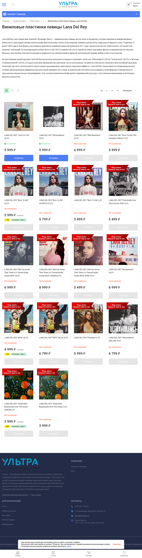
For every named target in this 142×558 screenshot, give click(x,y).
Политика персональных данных (15, 495)
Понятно (117, 544)
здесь (69, 546)
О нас (4, 506)
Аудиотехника (19, 21)
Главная (6, 21)
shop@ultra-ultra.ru (82, 516)
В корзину (18, 158)
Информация (7, 524)
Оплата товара (8, 520)
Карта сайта (36, 495)
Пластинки (35, 21)
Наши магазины (9, 511)
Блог (73, 471)
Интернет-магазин (79, 467)
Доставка (6, 515)
